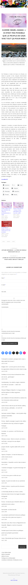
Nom (3, 278)
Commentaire (4, 307)
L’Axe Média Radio (6, 552)
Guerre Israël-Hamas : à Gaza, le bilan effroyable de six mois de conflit (18, 211)
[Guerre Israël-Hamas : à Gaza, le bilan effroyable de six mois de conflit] (18, 205)
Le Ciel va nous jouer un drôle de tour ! (11, 475)
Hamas (8, 241)
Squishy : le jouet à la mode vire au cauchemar (13, 481)
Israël (13, 241)
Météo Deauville (5, 554)
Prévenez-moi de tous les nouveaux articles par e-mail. (13, 339)
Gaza (3, 241)
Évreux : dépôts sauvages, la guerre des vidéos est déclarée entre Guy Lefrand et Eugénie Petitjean (13, 423)
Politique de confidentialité (8, 558)
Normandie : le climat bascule (8, 509)
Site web (3, 291)
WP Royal (18, 575)
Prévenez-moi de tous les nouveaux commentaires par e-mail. (10, 332)
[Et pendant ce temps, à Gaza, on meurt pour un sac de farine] (6, 224)
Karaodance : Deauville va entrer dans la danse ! (13, 462)
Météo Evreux (5, 556)
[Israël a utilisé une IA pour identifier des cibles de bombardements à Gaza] (6, 205)
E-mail (3, 285)
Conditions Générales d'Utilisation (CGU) (11, 560)
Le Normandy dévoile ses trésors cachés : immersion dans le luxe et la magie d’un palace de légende (13, 494)
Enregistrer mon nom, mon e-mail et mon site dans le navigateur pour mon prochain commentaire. (13, 302)
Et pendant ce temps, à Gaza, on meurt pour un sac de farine (5, 230)
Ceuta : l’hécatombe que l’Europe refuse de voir (13, 538)
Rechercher (22, 547)
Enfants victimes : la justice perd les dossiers (13, 486)
